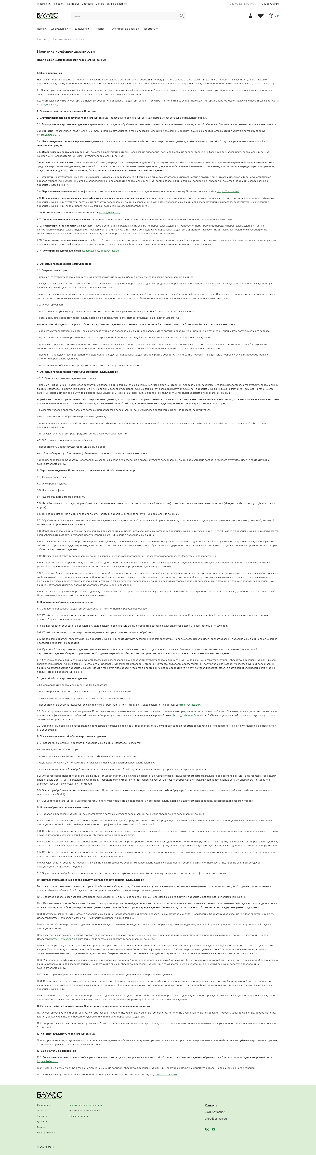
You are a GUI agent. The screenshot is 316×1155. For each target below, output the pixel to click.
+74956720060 (270, 3)
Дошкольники (59, 28)
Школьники (82, 28)
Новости (59, 3)
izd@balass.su (90, 250)
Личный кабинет (117, 3)
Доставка (87, 3)
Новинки (42, 28)
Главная (41, 39)
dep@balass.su (110, 250)
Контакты (73, 3)
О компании (44, 3)
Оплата (100, 3)
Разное (100, 28)
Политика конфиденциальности (85, 1105)
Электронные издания (125, 28)
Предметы (149, 28)
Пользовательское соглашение (84, 1110)
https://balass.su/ (47, 104)
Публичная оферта (78, 1116)
